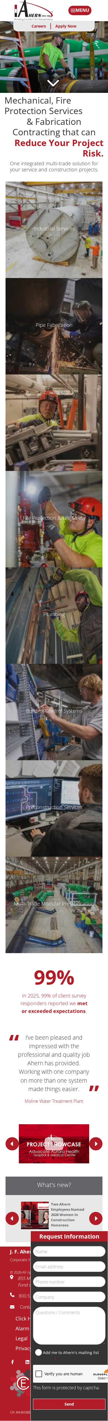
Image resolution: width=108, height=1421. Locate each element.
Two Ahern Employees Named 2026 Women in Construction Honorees (67, 1215)
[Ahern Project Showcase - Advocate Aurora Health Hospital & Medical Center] (54, 1143)
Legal (22, 1338)
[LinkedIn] (29, 1362)
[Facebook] (14, 1362)
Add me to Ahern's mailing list (71, 1352)
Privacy (24, 1348)
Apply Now (65, 26)
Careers (39, 26)
